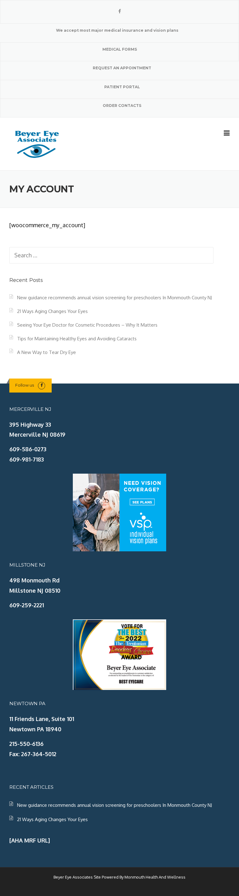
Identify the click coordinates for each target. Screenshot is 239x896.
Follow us (24, 385)
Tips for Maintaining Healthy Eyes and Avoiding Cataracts (77, 339)
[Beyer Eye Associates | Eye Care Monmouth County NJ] (37, 143)
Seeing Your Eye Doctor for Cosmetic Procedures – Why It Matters (87, 325)
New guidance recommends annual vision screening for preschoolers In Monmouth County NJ (114, 298)
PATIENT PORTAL (122, 87)
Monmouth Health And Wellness (154, 877)
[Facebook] (119, 11)
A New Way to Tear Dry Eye (46, 352)
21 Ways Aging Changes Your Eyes (52, 311)
